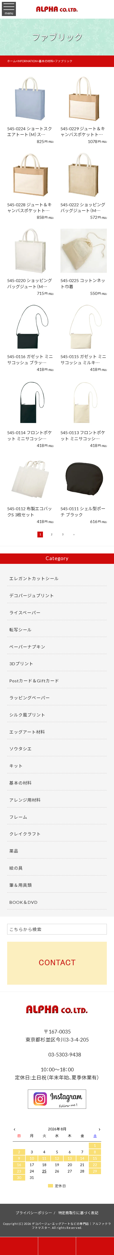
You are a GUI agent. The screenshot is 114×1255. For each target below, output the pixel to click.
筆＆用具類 (20, 885)
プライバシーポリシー (34, 1212)
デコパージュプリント (31, 595)
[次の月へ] (99, 1128)
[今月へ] (31, 1123)
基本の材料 (20, 782)
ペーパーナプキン (27, 646)
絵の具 (16, 868)
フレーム (18, 817)
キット (16, 765)
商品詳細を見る (27, 91)
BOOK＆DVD (23, 902)
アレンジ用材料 (25, 800)
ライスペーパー (25, 612)
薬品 (13, 851)
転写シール (20, 629)
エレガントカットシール (34, 578)
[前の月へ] (14, 1128)
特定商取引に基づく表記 (78, 1212)
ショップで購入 (27, 106)
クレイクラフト (25, 833)
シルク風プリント (27, 714)
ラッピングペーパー (29, 697)
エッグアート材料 (27, 732)
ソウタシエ (20, 748)
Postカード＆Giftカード (34, 680)
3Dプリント (21, 663)
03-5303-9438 (64, 1054)
